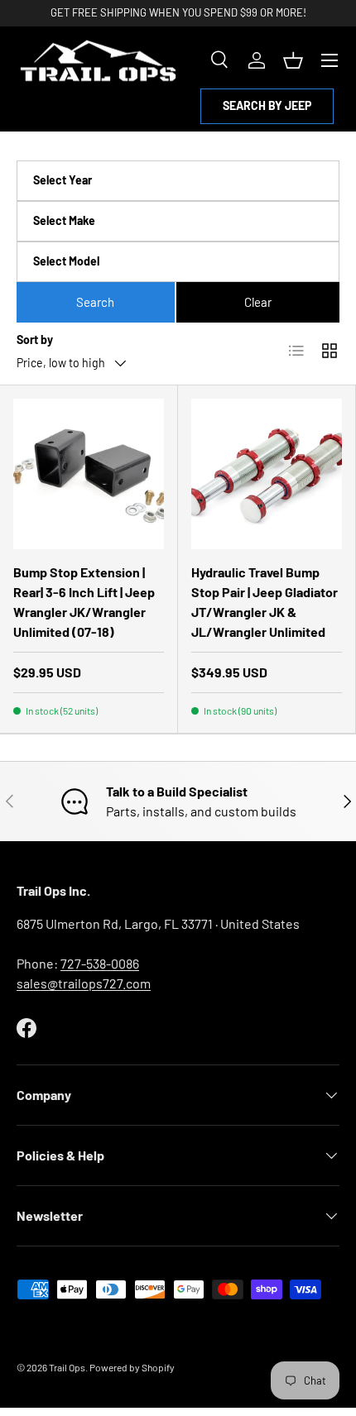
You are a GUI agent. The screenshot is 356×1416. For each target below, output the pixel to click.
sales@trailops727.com (84, 983)
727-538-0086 (99, 963)
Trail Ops (67, 1367)
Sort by (35, 339)
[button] (293, 60)
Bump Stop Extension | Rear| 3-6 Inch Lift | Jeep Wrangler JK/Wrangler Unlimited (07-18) (84, 601)
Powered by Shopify (132, 1367)
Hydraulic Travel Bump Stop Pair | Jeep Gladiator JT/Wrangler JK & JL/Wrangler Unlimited (264, 601)
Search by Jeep (267, 105)
